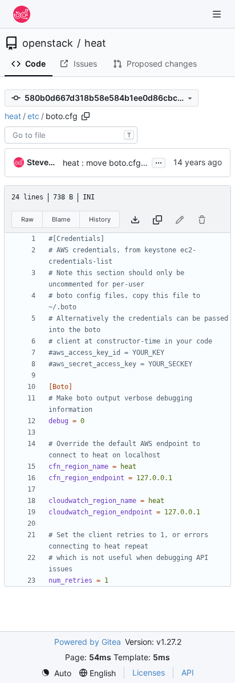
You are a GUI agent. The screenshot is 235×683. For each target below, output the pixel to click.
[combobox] (71, 135)
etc (33, 116)
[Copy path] (86, 116)
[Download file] (135, 219)
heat (95, 43)
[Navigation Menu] (217, 14)
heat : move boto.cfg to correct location (137, 162)
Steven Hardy (43, 162)
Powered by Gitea (87, 642)
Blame (61, 219)
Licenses (148, 672)
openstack (47, 43)
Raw (27, 219)
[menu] (56, 673)
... (158, 161)
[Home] (22, 14)
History (100, 219)
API (187, 672)
